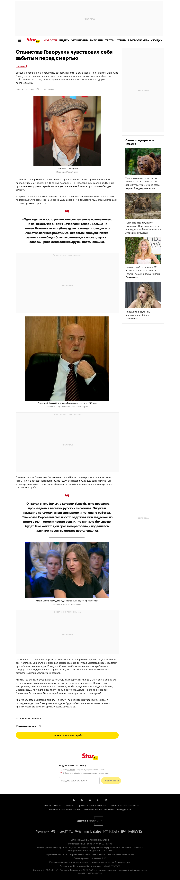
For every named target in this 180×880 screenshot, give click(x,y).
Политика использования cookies (65, 809)
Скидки (157, 40)
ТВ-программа (138, 40)
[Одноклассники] (98, 800)
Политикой (69, 773)
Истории (96, 40)
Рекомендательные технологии (98, 809)
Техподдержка (124, 809)
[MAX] (74, 800)
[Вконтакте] (90, 800)
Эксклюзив (79, 40)
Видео (64, 40)
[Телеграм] (82, 800)
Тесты (109, 40)
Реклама (70, 805)
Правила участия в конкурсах (92, 805)
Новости (50, 40)
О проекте (46, 805)
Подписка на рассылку (72, 765)
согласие (71, 770)
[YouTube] (106, 800)
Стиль (121, 40)
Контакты (58, 805)
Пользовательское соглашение (124, 805)
